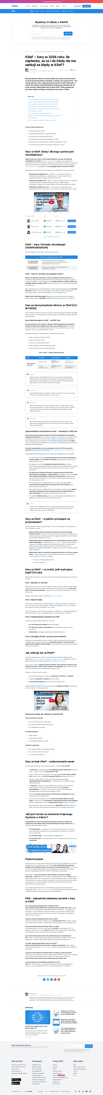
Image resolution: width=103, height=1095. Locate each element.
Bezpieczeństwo (57, 1073)
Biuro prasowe (15, 1069)
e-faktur (54, 292)
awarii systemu (61, 661)
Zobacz (72, 220)
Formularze (70, 11)
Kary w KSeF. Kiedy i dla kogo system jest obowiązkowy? (44, 99)
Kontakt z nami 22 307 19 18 (19, 1065)
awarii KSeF (56, 542)
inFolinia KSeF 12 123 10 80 (18, 1067)
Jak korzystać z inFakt (79, 1067)
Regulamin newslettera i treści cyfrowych (46, 37)
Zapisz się (68, 33)
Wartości (55, 1067)
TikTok (90, 1091)
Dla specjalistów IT (58, 1079)
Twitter (79, 1091)
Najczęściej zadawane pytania (19, 1073)
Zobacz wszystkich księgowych (51, 236)
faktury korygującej (46, 947)
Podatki (37, 11)
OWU (46, 1091)
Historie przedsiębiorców (79, 1069)
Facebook (75, 1091)
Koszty (42, 11)
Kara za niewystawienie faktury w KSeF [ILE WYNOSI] (43, 104)
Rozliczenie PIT (36, 1083)
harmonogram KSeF (31, 166)
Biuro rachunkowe (37, 1069)
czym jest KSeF (51, 161)
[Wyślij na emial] (55, 980)
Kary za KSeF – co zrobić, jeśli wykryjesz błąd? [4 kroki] (44, 108)
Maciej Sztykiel (32, 69)
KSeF (31, 11)
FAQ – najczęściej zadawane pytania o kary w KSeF (42, 120)
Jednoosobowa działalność (53, 11)
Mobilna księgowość (37, 1075)
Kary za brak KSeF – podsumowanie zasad (40, 113)
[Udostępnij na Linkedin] (51, 980)
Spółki (64, 11)
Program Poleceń (57, 1071)
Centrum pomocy (16, 1071)
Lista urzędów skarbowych (39, 1081)
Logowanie (87, 6)
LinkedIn (83, 1091)
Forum (75, 1071)
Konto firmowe (44, 6)
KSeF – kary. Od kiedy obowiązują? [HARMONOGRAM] (43, 101)
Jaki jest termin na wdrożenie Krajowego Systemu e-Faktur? (45, 115)
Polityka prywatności (54, 1091)
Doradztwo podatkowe (38, 1073)
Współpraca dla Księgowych (60, 1077)
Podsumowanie (33, 118)
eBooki (75, 1073)
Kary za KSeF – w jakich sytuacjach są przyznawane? (43, 106)
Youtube (86, 1091)
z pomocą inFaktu (45, 889)
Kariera (54, 1075)
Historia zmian (56, 1083)
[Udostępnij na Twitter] (48, 980)
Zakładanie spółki (36, 1067)
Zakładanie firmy (36, 1065)
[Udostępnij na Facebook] (44, 980)
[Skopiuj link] (59, 980)
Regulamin (40, 1091)
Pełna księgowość (36, 1071)
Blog (13, 11)
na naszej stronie (57, 596)
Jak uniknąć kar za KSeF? (35, 111)
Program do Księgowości (38, 1079)
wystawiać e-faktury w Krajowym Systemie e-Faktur (47, 659)
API (74, 1075)
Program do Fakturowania (39, 1077)
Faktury (28, 6)
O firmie (55, 1065)
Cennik (64, 6)
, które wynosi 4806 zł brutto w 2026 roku (53, 450)
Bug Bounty (56, 1081)
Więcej (68, 38)
